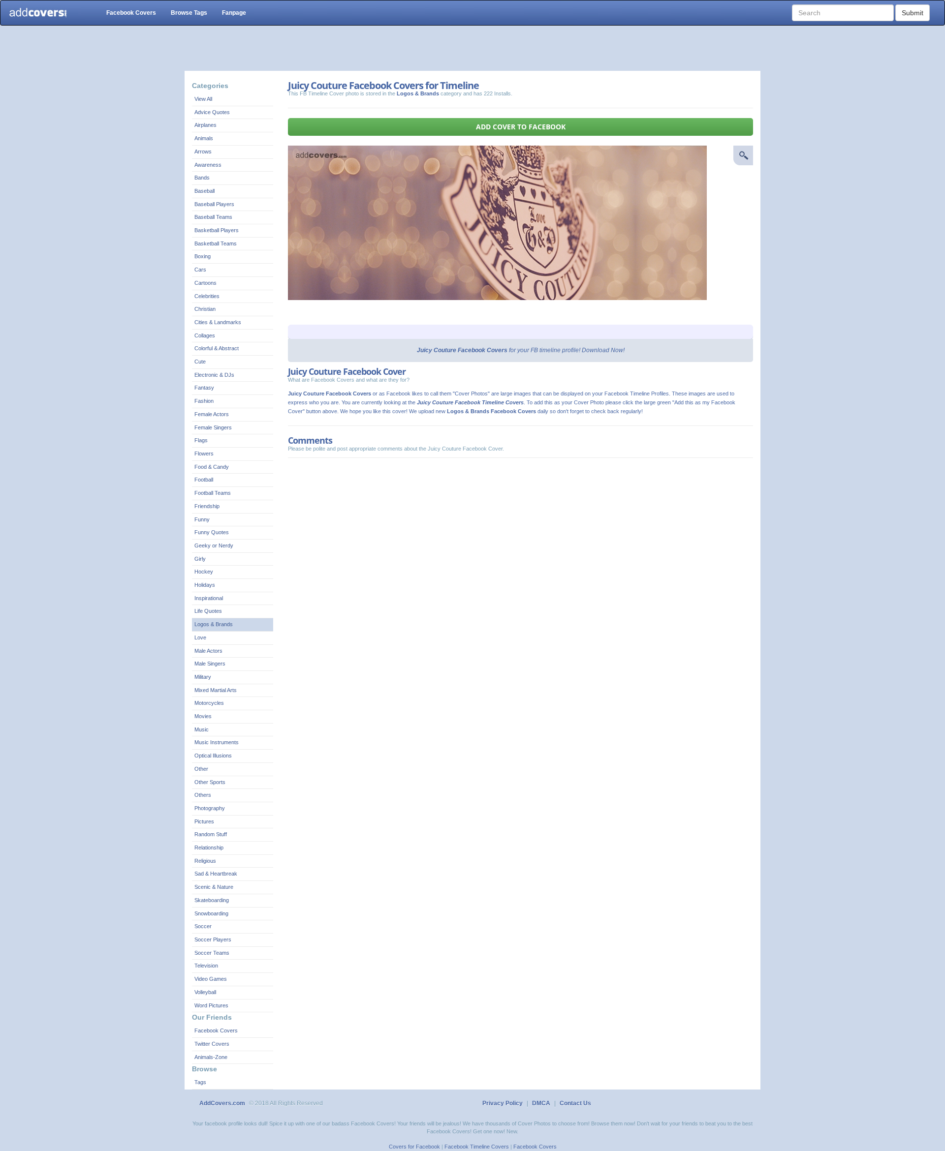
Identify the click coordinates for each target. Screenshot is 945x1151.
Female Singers (213, 427)
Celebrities (207, 296)
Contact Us (575, 1103)
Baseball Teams (213, 217)
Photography (209, 808)
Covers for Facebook (414, 1147)
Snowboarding (211, 913)
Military (202, 677)
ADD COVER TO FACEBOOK (521, 126)
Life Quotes (208, 611)
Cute (200, 361)
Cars (200, 270)
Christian (205, 309)
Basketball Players (216, 230)
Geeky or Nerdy (213, 545)
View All (203, 99)
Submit (912, 13)
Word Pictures (211, 1005)
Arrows (203, 151)
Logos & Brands (213, 624)
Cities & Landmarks (217, 322)
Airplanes (205, 125)
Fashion (204, 401)
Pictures (204, 821)
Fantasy (204, 388)
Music (201, 729)
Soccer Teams (211, 953)
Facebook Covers (131, 12)
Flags (201, 440)
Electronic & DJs (214, 375)
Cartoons (205, 283)
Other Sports (209, 782)
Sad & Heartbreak (215, 874)
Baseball (204, 191)
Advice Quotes (212, 112)
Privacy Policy (502, 1103)
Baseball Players (214, 204)
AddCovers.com (222, 1103)
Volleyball (205, 992)
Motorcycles (209, 703)
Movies (203, 716)
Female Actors (211, 414)
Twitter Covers (211, 1044)
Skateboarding (211, 900)
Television (206, 966)
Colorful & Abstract (216, 348)
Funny (202, 519)
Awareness (207, 165)
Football (203, 480)
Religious (205, 861)
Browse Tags (189, 12)
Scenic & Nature (213, 887)
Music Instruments (216, 742)
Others (202, 795)
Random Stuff (210, 834)
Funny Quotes (211, 532)
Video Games (210, 979)
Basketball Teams (215, 243)
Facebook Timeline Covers (476, 1147)
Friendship (207, 506)
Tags (200, 1082)
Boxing (202, 256)
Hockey (203, 572)
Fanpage (234, 12)
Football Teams (212, 493)
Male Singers (209, 663)
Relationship (208, 847)
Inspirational (208, 598)
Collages (204, 335)
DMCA (541, 1103)
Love (200, 637)
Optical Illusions (213, 755)
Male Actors (208, 651)
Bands (202, 178)
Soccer (203, 926)
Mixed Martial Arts (215, 690)
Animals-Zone (210, 1057)
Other (201, 769)
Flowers (204, 453)
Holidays (204, 585)
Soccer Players (212, 939)
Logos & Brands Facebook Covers (491, 411)
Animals (203, 138)
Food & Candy (211, 467)
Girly (200, 559)
